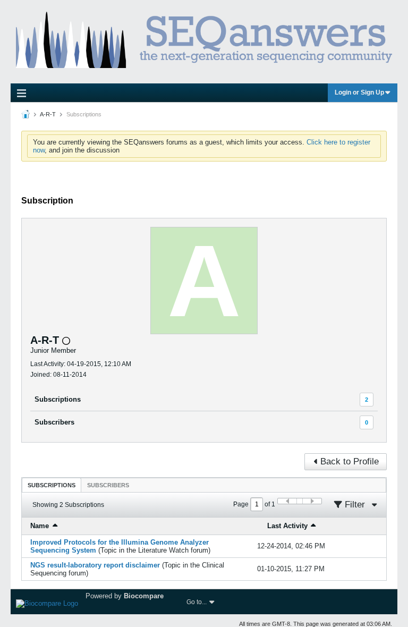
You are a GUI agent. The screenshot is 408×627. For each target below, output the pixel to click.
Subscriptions (58, 399)
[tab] (51, 485)
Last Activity (287, 526)
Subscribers (54, 422)
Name (39, 526)
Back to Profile (349, 461)
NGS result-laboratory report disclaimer (95, 565)
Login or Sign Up (359, 92)
